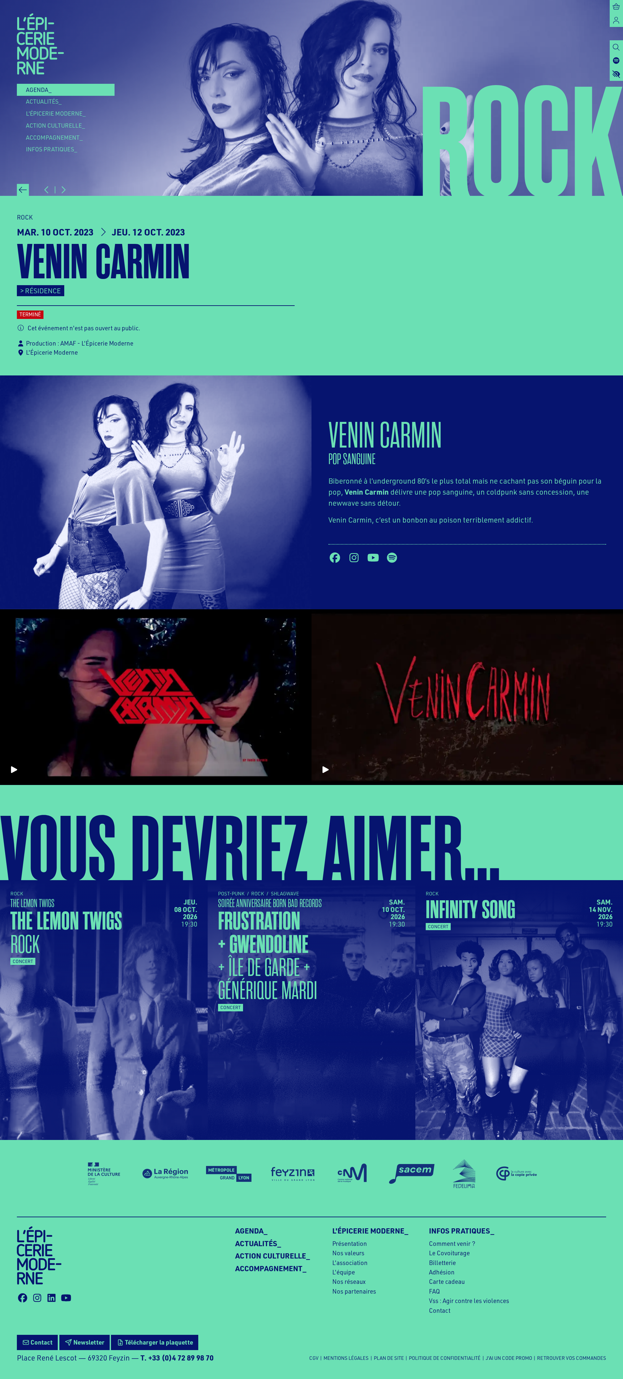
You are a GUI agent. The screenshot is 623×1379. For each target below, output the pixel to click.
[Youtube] (373, 557)
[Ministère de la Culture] (104, 1173)
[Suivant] (63, 190)
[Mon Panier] (616, 6)
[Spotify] (391, 557)
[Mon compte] (616, 20)
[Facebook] (334, 557)
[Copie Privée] (516, 1174)
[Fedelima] (464, 1173)
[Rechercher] (616, 47)
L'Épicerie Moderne (52, 352)
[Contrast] (616, 74)
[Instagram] (354, 557)
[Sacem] (411, 1174)
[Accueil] (40, 43)
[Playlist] (616, 60)
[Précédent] (23, 190)
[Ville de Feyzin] (292, 1174)
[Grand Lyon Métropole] (228, 1174)
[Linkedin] (51, 1297)
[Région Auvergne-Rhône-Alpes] (165, 1174)
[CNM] (352, 1173)
